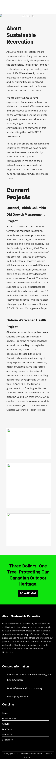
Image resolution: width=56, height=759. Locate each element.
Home (5, 713)
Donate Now (28, 593)
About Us (6, 724)
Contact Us (7, 734)
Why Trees (7, 729)
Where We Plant (9, 718)
